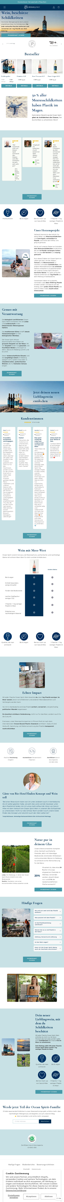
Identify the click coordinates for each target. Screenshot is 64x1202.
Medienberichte (28, 1165)
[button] (4, 7)
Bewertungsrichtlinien (45, 1165)
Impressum (36, 1169)
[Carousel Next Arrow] (61, 44)
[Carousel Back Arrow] (2, 44)
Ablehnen (49, 1196)
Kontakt (26, 1169)
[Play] (48, 341)
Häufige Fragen (14, 1165)
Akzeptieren (31, 1196)
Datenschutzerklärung (16, 1190)
